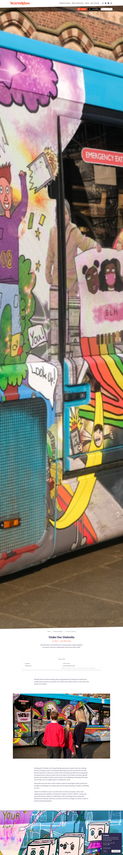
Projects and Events (58, 631)
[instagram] (102, 3)
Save (105, 851)
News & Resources (78, 3)
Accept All (116, 851)
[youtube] (108, 3)
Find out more (106, 848)
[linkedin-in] (111, 3)
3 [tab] (61, 760)
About (87, 3)
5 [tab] (65, 760)
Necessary (108, 843)
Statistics (105, 844)
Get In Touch (95, 3)
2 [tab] (59, 760)
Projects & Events (64, 3)
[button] (82, 9)
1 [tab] (57, 760)
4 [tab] (63, 760)
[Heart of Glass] (20, 3)
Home (49, 631)
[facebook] (105, 3)
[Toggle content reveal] (62, 668)
